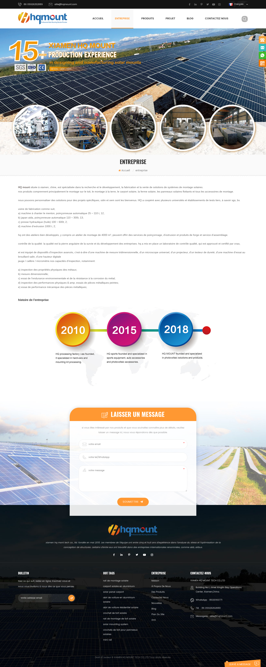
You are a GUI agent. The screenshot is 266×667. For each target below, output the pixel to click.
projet (170, 18)
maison (155, 581)
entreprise (122, 18)
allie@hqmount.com (65, 4)
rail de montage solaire (115, 581)
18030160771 (215, 600)
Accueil (97, 18)
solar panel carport (113, 592)
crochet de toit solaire (115, 613)
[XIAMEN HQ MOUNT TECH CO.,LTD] (43, 18)
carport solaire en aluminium (119, 586)
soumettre (131, 502)
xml (153, 620)
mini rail (107, 640)
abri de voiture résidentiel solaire (120, 607)
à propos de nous (161, 586)
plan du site (157, 614)
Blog (190, 18)
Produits (147, 18)
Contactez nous (216, 18)
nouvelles (156, 603)
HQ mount (24, 187)
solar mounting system (115, 624)
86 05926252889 (211, 608)
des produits (158, 592)
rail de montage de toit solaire (119, 619)
